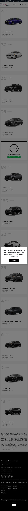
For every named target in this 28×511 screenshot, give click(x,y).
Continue (14, 260)
